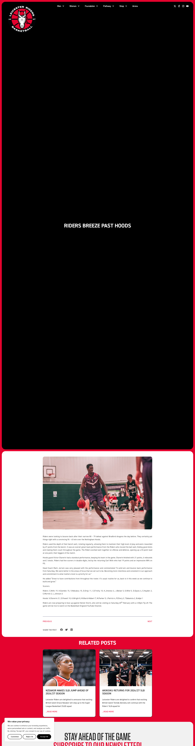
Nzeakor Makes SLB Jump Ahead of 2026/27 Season (67, 692)
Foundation (90, 6)
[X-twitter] (175, 6)
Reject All (29, 737)
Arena (135, 6)
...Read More (51, 711)
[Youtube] (187, 6)
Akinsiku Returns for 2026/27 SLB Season (123, 692)
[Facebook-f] (179, 6)
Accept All (44, 737)
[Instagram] (183, 6)
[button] (61, 629)
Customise (15, 737)
